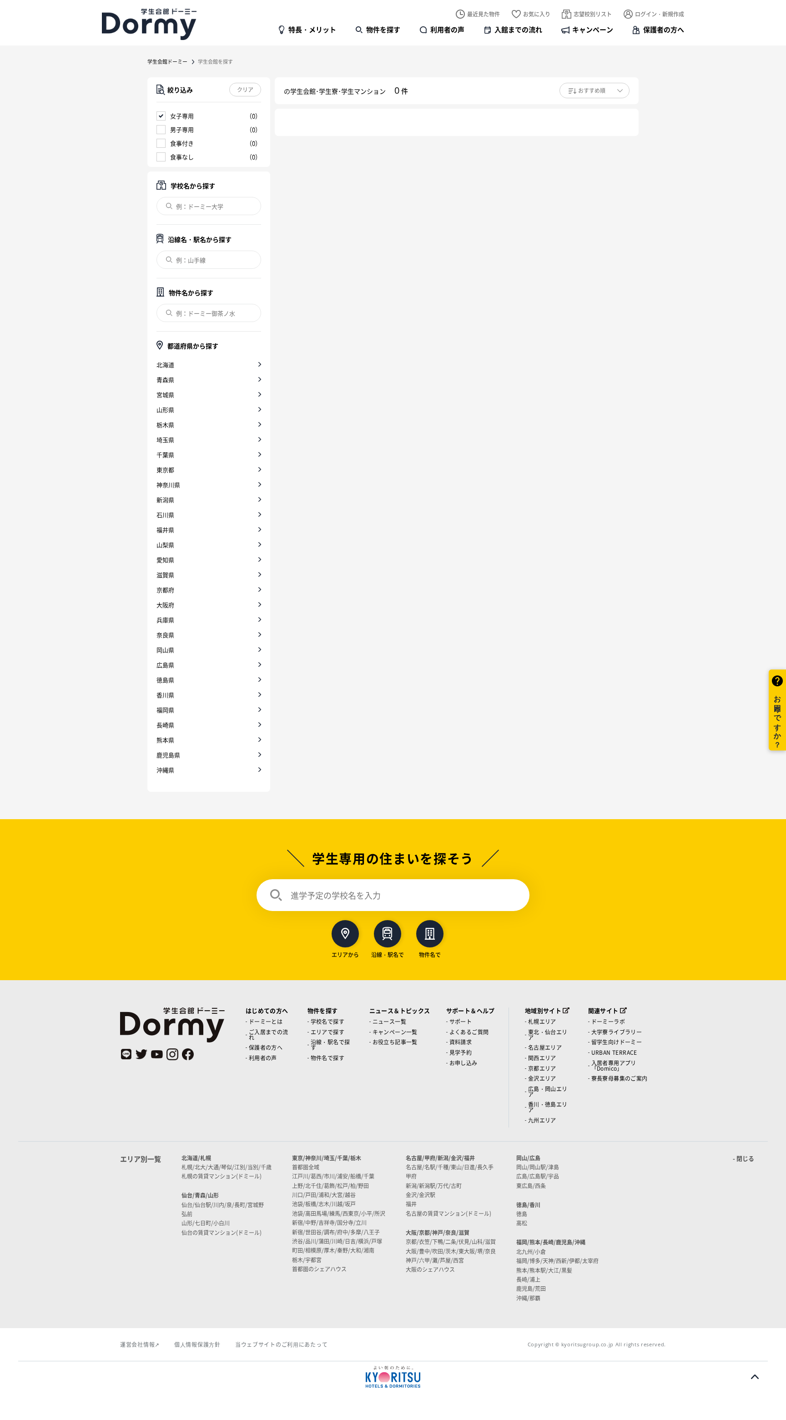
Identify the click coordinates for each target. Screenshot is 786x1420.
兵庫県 (165, 619)
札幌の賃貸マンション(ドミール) (221, 1176)
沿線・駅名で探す (330, 1044)
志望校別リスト (593, 14)
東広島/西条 (531, 1185)
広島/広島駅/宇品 (537, 1176)
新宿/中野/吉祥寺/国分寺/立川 (329, 1222)
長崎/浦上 (528, 1279)
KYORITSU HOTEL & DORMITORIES (393, 1377)
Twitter (141, 1054)
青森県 (165, 379)
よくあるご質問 (469, 1032)
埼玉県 (165, 439)
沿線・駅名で (387, 954)
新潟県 (165, 499)
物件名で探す (327, 1058)
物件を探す (383, 29)
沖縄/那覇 (528, 1298)
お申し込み (463, 1063)
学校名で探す (327, 1021)
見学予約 (460, 1052)
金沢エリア (542, 1078)
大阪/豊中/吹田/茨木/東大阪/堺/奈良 (451, 1251)
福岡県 (165, 709)
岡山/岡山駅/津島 (537, 1167)
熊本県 (165, 739)
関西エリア (542, 1058)
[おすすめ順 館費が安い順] (594, 90)
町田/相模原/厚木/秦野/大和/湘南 (333, 1250)
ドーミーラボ (608, 1021)
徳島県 (165, 679)
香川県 (165, 694)
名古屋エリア (545, 1047)
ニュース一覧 (389, 1021)
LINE (126, 1054)
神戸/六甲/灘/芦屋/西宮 (435, 1260)
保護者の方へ (663, 29)
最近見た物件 (483, 14)
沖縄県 (165, 769)
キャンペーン (592, 29)
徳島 (521, 1214)
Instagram (172, 1054)
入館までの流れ (518, 29)
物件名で (430, 954)
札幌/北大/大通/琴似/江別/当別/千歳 (226, 1167)
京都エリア (542, 1068)
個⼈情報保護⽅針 (197, 1344)
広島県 (165, 664)
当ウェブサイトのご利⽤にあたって (281, 1344)
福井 (411, 1204)
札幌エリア (542, 1021)
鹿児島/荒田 (531, 1288)
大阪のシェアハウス (430, 1269)
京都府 (165, 589)
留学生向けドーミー (616, 1042)
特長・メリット (312, 29)
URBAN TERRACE (614, 1052)
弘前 (186, 1214)
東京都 (165, 469)
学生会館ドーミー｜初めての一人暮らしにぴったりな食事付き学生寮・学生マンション (149, 24)
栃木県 (165, 424)
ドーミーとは (265, 1021)
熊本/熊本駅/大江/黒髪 (544, 1270)
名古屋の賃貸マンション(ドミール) (448, 1213)
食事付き (182, 143)
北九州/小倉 (531, 1251)
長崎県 (165, 724)
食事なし (182, 156)
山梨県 (165, 544)
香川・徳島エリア (548, 1107)
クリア (245, 89)
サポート (460, 1021)
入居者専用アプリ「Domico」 (613, 1065)
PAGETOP (755, 1377)
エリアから (345, 954)
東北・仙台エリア (548, 1034)
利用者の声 (447, 29)
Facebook (188, 1054)
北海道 (165, 364)
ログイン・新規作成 (659, 14)
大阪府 (165, 604)
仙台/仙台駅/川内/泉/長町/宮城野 (222, 1205)
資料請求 (460, 1042)
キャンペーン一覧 (395, 1032)
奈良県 (165, 634)
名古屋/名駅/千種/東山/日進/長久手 (450, 1167)
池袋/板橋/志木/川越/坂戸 (324, 1204)
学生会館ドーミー (167, 61)
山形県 (165, 409)
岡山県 (165, 649)
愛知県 (165, 559)
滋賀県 (165, 574)
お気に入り (536, 14)
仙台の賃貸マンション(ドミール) (221, 1232)
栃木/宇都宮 (307, 1260)
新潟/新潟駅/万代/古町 (434, 1185)
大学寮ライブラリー (616, 1032)
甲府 (411, 1176)
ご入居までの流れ (268, 1034)
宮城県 (165, 394)
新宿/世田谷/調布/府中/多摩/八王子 (336, 1232)
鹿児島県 (168, 754)
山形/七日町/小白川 (205, 1223)
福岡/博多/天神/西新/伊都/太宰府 (557, 1260)
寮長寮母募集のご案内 (619, 1078)
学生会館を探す (215, 61)
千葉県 (165, 454)
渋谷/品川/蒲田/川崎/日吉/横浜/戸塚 (337, 1241)
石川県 (165, 514)
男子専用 (182, 129)
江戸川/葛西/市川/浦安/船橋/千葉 (333, 1176)
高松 (521, 1223)
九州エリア (542, 1120)
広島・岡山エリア (548, 1091)
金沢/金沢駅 (420, 1194)
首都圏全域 (305, 1167)
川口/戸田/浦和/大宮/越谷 (324, 1194)
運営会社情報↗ (140, 1344)
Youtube (157, 1054)
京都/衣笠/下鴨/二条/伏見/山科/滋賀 (451, 1241)
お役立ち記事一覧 (395, 1042)
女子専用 (182, 115)
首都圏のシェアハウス (319, 1269)
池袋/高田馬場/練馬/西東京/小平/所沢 (338, 1213)
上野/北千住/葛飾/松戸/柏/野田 (330, 1185)
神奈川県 (168, 484)
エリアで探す (327, 1032)
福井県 (165, 529)
